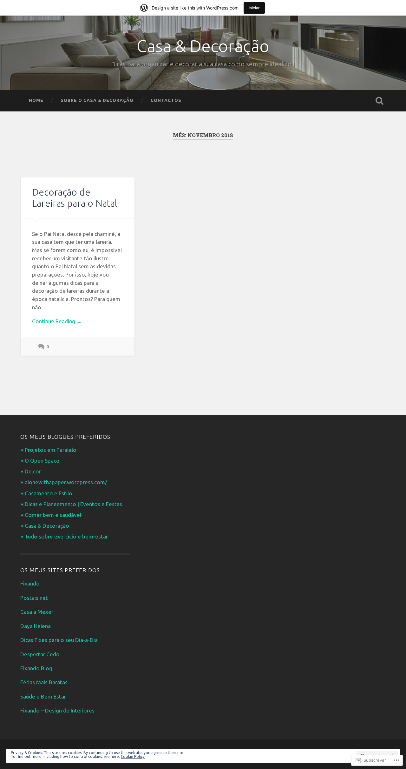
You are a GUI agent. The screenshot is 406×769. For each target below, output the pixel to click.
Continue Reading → (57, 321)
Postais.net (34, 598)
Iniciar (254, 7)
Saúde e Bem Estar (43, 696)
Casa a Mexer (36, 612)
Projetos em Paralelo (50, 450)
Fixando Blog (36, 668)
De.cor (33, 471)
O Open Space (42, 461)
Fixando (30, 583)
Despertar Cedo (40, 654)
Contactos (166, 100)
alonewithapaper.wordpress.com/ (66, 482)
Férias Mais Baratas (44, 682)
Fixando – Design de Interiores (57, 710)
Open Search (379, 100)
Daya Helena (35, 626)
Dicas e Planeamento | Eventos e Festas (73, 504)
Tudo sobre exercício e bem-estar (66, 536)
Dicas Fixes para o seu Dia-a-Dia (59, 640)
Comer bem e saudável (53, 515)
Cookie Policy (133, 756)
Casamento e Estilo (48, 493)
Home (36, 100)
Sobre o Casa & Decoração (97, 100)
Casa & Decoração (203, 46)
